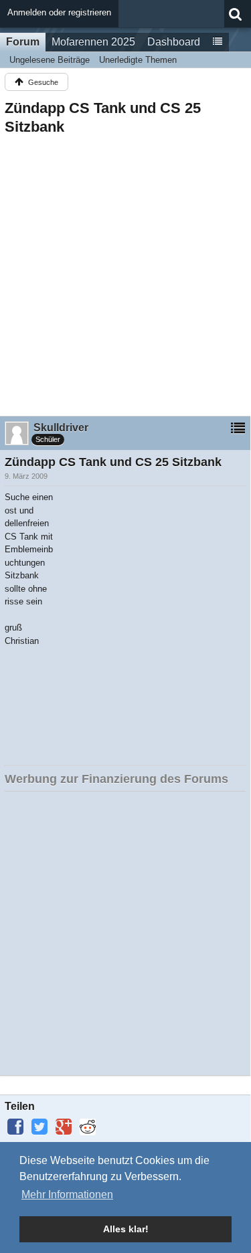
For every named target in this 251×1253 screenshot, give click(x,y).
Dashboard (173, 41)
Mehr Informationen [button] (67, 1194)
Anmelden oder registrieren (59, 12)
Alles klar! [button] (126, 1229)
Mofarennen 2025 (93, 41)
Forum (22, 41)
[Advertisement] (125, 271)
